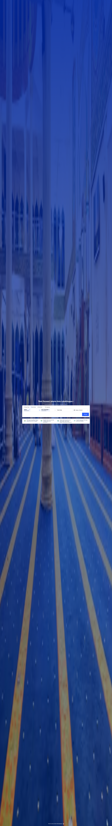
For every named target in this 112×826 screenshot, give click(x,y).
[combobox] (50, 410)
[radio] (26, 407)
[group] (31, 410)
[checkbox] (47, 407)
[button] (102, 2)
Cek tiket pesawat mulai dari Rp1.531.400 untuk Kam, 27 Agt (55, 404)
